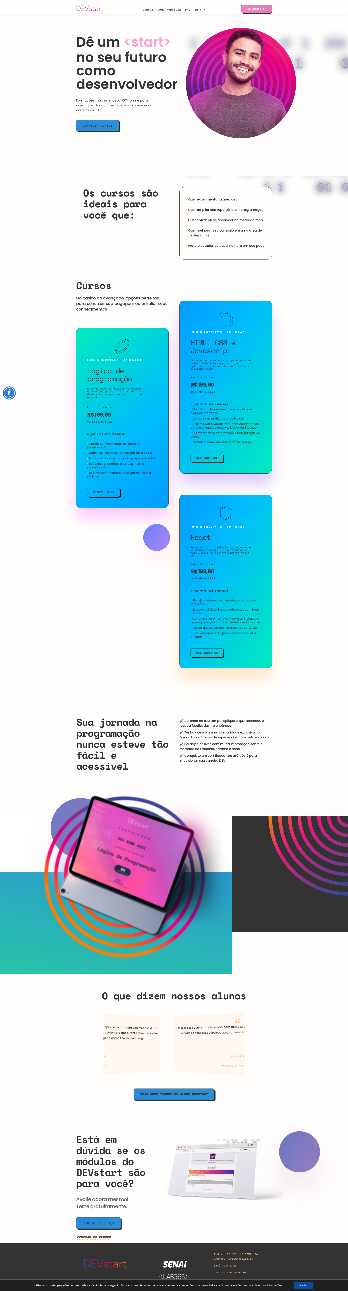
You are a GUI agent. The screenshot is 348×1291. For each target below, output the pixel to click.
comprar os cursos (94, 1237)
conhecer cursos (98, 125)
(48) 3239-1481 (225, 1265)
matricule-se (104, 492)
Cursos (148, 9)
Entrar (199, 9)
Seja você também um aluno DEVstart (174, 1094)
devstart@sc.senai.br (230, 1272)
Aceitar (303, 1285)
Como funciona (169, 9)
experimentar (256, 9)
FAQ (187, 9)
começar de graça (99, 1223)
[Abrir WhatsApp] (339, 1281)
